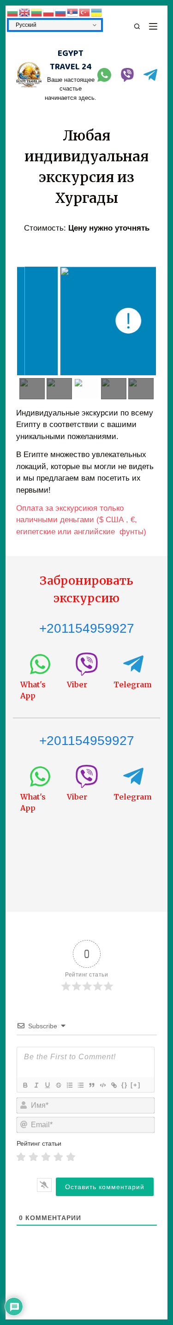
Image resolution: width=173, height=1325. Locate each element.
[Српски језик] (73, 12)
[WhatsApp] (104, 75)
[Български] (13, 12)
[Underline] (47, 1085)
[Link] (113, 1085)
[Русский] (61, 12)
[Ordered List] (69, 1085)
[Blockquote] (91, 1085)
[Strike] (58, 1085)
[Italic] (36, 1085)
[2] (33, 1157)
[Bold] (24, 1085)
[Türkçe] (85, 12)
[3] (46, 1157)
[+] (136, 1084)
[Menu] (153, 26)
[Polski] (49, 12)
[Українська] (97, 12)
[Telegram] (150, 75)
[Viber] (127, 75)
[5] (71, 1157)
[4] (58, 1157)
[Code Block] (102, 1085)
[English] (25, 12)
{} (124, 1084)
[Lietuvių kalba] (37, 12)
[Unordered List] (80, 1085)
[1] (21, 1157)
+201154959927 (86, 628)
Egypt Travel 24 (71, 60)
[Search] (137, 26)
